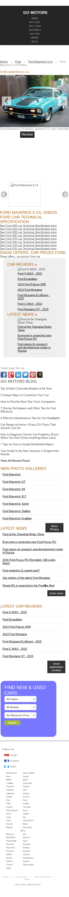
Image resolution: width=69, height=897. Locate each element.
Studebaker (28, 858)
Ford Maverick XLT (14, 496)
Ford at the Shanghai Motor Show (35, 328)
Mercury (10, 834)
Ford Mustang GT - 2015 (33, 309)
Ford (25, 800)
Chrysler (10, 786)
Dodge (9, 797)
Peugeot (26, 844)
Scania (26, 854)
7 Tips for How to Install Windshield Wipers (27, 444)
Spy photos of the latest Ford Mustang (26, 577)
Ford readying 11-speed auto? (21, 570)
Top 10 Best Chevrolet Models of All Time (26, 388)
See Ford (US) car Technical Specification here (28, 245)
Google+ (14, 755)
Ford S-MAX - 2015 (30, 273)
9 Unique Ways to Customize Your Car (25, 395)
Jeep (8, 817)
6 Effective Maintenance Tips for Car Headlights (30, 418)
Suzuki (26, 861)
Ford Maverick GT (13, 481)
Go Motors (35, 12)
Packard (10, 844)
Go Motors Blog (19, 381)
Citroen (26, 786)
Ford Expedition (27, 279)
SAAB (9, 854)
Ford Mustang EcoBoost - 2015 (22, 641)
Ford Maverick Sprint (15, 503)
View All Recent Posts (15, 460)
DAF (25, 790)
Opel (25, 841)
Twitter (13, 766)
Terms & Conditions (42, 877)
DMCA (27, 879)
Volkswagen (28, 864)
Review (27, 134)
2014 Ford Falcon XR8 (32, 284)
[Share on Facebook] (4, 375)
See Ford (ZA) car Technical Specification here (28, 248)
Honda (9, 807)
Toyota (9, 864)
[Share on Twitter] (25, 375)
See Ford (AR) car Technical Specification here (28, 225)
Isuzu (25, 810)
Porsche (10, 851)
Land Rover (28, 820)
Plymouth (10, 847)
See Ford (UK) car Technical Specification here (28, 241)
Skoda (9, 858)
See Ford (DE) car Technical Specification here (28, 235)
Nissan (26, 837)
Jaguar (26, 813)
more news (56, 593)
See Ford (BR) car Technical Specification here (28, 232)
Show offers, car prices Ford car (20, 256)
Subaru (9, 861)
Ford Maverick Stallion (16, 511)
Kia (24, 817)
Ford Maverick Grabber (17, 518)
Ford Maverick (11, 474)
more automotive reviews (56, 667)
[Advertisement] (48, 158)
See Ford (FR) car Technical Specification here (28, 238)
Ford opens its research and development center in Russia (34, 347)
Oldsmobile (11, 841)
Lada (8, 820)
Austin (26, 776)
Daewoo (10, 790)
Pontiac (26, 847)
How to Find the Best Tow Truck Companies (28, 401)
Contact (5, 877)
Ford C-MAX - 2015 (30, 303)
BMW (8, 780)
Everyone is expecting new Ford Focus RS (34, 337)
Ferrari (26, 797)
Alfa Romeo (11, 773)
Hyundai (26, 807)
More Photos (54, 527)
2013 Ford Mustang (30, 289)
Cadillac (9, 783)
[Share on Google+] (11, 375)
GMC (8, 803)
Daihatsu (10, 793)
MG (24, 834)
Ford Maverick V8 (13, 489)
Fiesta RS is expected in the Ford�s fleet (28, 585)
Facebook (14, 761)
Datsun (26, 793)
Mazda (9, 827)
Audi (8, 776)
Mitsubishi (10, 837)
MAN (25, 824)
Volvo (8, 868)
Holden (26, 803)
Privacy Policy (22, 877)
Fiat (8, 800)
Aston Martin (28, 773)
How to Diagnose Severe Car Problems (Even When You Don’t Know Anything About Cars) (29, 436)
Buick (25, 780)
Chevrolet (27, 783)
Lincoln (9, 824)
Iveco (8, 813)
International (11, 810)
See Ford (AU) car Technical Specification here (28, 228)
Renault (26, 851)
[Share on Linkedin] (18, 375)
